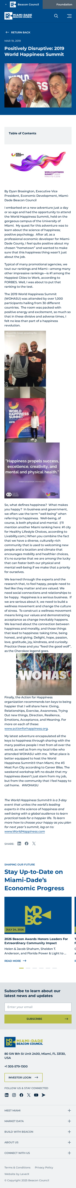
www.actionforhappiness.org (26, 728)
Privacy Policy (44, 1167)
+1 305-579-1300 (16, 1066)
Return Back (20, 32)
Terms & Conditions (17, 1167)
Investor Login (19, 1077)
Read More (12, 961)
